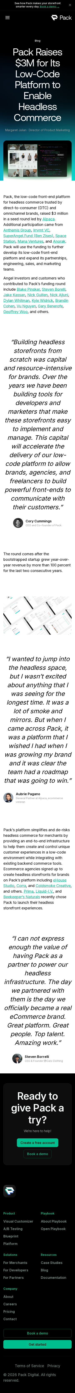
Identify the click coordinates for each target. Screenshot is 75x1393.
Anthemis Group (17, 230)
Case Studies (51, 1263)
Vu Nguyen (26, 306)
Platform (10, 1244)
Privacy (53, 1366)
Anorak (59, 241)
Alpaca (48, 219)
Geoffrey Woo (15, 311)
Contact (10, 1319)
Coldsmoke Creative (53, 886)
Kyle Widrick (42, 300)
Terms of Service (29, 1366)
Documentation (53, 1278)
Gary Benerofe (50, 306)
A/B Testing (12, 1229)
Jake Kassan (14, 295)
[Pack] (61, 17)
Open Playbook (53, 1229)
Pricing (9, 1311)
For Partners (13, 1278)
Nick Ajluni (59, 295)
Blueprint (10, 1236)
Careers (10, 1304)
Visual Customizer (18, 1221)
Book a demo (37, 1154)
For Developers (15, 1270)
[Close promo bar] (70, 5)
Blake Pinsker (28, 289)
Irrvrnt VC (41, 230)
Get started (37, 1344)
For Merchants (15, 1263)
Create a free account (37, 1143)
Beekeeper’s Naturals (21, 897)
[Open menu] (7, 17)
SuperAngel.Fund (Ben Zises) (28, 236)
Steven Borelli (53, 289)
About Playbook (54, 1221)
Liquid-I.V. (44, 891)
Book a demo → (49, 6)
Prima (29, 891)
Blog (44, 1270)
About (8, 1297)
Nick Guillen (37, 295)
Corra (21, 886)
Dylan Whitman (16, 300)
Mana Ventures (30, 241)
